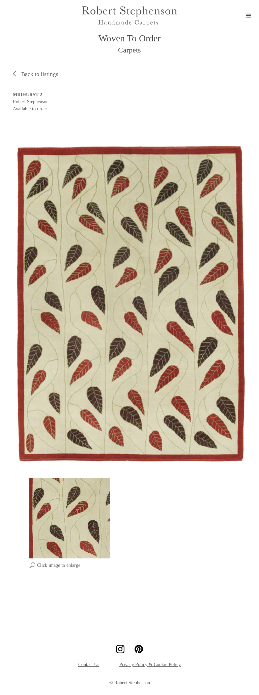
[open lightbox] (129, 303)
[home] (129, 16)
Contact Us (88, 664)
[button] (249, 16)
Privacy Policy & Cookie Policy (150, 664)
